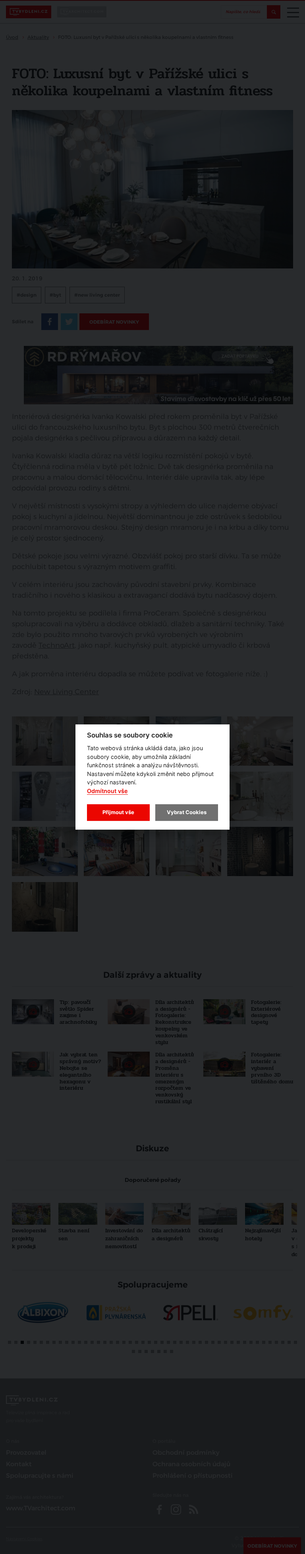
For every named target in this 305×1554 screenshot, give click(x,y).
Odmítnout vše (107, 791)
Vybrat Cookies (187, 812)
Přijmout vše (118, 812)
